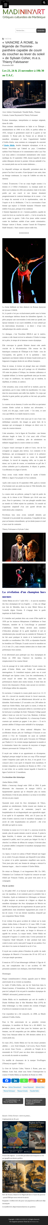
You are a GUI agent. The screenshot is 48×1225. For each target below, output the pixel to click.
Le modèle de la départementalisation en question (19, 1207)
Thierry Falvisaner (9, 1091)
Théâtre (7, 39)
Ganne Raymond (28, 1087)
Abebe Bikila (9, 145)
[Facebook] (7, 1081)
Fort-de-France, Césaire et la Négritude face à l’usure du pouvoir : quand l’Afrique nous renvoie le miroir (23, 1196)
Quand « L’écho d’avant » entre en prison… (16, 1116)
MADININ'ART (23, 1219)
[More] (41, 1081)
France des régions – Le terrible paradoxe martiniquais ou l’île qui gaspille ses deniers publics (23, 1157)
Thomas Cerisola (22, 1091)
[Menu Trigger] (5, 5)
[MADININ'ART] (24, 12)
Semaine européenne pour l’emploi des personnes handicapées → (34, 1102)
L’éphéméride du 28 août (10, 1119)
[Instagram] (33, 1081)
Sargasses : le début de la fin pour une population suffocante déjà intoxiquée (24, 1202)
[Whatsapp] (24, 1081)
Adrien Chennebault (15, 1087)
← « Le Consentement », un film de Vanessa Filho (11, 1101)
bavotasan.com (34, 1221)
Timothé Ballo (34, 1091)
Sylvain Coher (40, 1087)
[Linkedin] (15, 1081)
